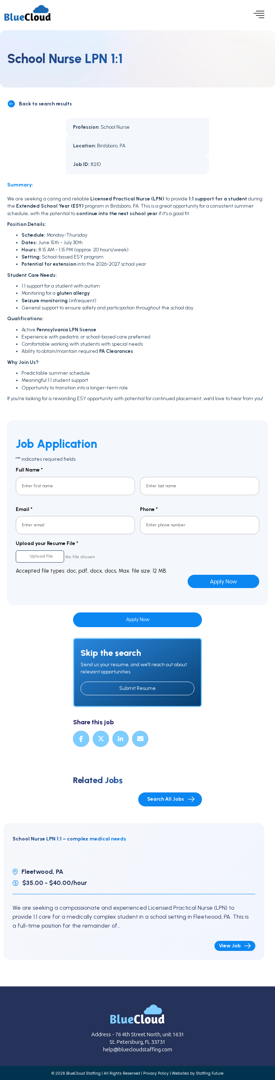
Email (24, 509)
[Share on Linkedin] (120, 739)
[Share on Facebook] (81, 739)
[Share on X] (101, 739)
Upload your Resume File (47, 543)
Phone (149, 509)
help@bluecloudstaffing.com (137, 1049)
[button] (257, 15)
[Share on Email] (140, 739)
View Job (230, 946)
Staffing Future (209, 1073)
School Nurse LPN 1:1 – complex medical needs (69, 839)
